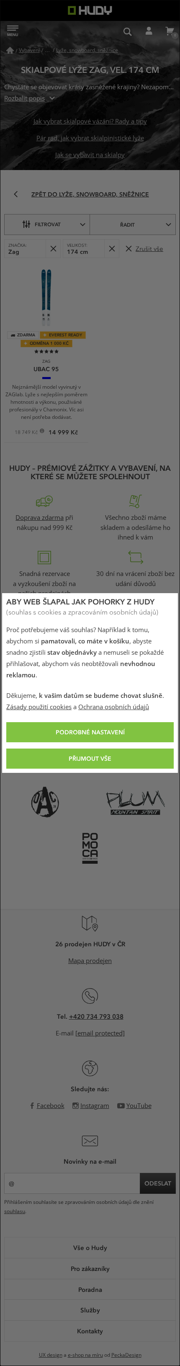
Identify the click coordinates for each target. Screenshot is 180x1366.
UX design (50, 1355)
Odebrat (53, 249)
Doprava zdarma (39, 517)
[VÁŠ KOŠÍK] (169, 31)
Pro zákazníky (90, 1268)
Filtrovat (48, 224)
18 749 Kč (27, 433)
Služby (90, 1310)
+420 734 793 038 (96, 1016)
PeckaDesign (126, 1355)
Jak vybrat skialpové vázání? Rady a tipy (90, 121)
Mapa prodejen (90, 961)
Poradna (90, 1289)
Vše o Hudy (90, 1247)
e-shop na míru (85, 1355)
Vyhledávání (127, 31)
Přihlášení (148, 31)
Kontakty (90, 1331)
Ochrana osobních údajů (113, 707)
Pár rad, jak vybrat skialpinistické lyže (90, 138)
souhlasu (14, 1211)
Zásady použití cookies (39, 707)
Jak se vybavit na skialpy (90, 155)
